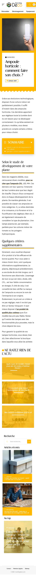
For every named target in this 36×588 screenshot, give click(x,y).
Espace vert (12, 81)
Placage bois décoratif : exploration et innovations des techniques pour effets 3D (16, 512)
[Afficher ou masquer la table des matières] (28, 142)
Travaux (8, 476)
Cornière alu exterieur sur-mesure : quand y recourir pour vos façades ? (16, 478)
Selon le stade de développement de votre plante (18, 148)
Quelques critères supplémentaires (18, 151)
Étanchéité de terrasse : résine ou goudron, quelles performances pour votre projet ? (17, 538)
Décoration (10, 509)
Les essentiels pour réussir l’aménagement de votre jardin (18, 389)
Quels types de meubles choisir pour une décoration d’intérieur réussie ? (18, 366)
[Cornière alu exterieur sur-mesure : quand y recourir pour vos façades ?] (17, 462)
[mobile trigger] (3, 4)
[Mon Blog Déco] (14, 4)
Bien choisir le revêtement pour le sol (18, 412)
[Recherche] (29, 4)
